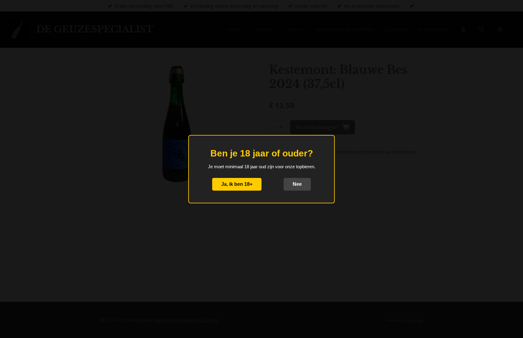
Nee (297, 184)
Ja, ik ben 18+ (236, 184)
